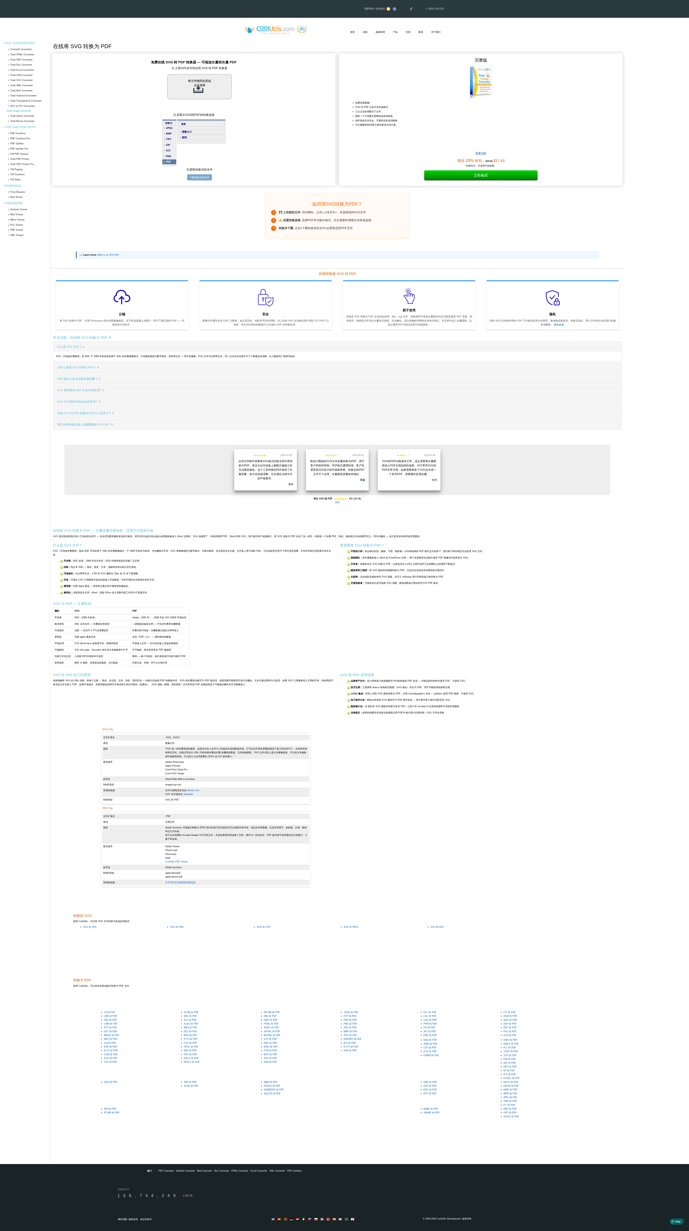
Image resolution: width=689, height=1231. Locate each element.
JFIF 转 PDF (270, 1058)
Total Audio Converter (22, 116)
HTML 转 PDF (271, 1023)
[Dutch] (298, 1219)
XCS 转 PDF (430, 1051)
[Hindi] (334, 1219)
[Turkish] (328, 1219)
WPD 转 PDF (510, 1093)
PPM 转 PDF (430, 1023)
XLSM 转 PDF (191, 1012)
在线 (365, 32)
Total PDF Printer (19, 159)
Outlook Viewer (18, 209)
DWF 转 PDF (270, 1020)
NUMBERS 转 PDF (274, 1089)
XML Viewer (17, 235)
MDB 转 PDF (270, 1082)
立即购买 (481, 175)
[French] (322, 1219)
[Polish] (316, 1219)
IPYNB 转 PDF (111, 1112)
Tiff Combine (17, 174)
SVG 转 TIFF (264, 927)
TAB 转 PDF (190, 1082)
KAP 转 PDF (110, 1046)
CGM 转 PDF (111, 1054)
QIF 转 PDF (509, 1063)
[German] (292, 1219)
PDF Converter (166, 1170)
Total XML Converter (21, 85)
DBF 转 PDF (190, 1050)
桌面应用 (380, 32)
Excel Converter (258, 1170)
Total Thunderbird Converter (26, 100)
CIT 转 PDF (509, 1012)
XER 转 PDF (350, 1050)
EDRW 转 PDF (431, 1055)
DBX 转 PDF (510, 1108)
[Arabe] (347, 1219)
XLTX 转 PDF (111, 1050)
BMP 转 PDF (350, 1031)
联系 (420, 32)
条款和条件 (146, 1219)
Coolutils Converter (21, 49)
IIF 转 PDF (509, 1070)
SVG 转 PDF (110, 1058)
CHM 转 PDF (111, 1023)
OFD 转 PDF (430, 1086)
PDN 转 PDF (270, 1062)
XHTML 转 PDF (272, 1031)
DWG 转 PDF (510, 1040)
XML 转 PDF (190, 1016)
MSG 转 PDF (271, 1046)
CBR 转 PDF (110, 1016)
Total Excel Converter (22, 70)
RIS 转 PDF (350, 1043)
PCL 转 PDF (429, 1012)
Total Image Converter (19, 111)
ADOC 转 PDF (271, 1027)
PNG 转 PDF (350, 1023)
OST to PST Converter (22, 106)
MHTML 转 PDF (272, 1035)
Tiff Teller (15, 179)
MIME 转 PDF (430, 1108)
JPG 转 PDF (350, 1027)
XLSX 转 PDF (191, 1023)
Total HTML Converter (22, 54)
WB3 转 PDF (190, 1027)
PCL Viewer (16, 225)
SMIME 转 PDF (431, 1112)
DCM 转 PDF (510, 1016)
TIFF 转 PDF (350, 1035)
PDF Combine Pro (20, 138)
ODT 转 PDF (510, 1027)
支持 (408, 32)
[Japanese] (353, 1219)
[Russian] (310, 1219)
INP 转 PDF (110, 1108)
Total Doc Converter (21, 64)
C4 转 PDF (109, 1012)
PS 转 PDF (429, 1027)
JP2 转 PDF (429, 1031)
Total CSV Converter (21, 80)
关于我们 (435, 32)
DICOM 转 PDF (272, 1012)
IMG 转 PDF (270, 1016)
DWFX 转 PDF (511, 1043)
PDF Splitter (17, 143)
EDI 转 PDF (509, 1059)
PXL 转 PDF (509, 1031)
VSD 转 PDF (430, 1020)
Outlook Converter (185, 1170)
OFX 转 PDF (510, 1066)
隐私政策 (559, 324)
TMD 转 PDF (510, 1101)
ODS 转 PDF (110, 1082)
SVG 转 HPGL (351, 927)
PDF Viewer (16, 230)
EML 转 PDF (270, 1043)
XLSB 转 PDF (191, 1086)
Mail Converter (204, 1170)
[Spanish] (280, 1219)
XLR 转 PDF (509, 1035)
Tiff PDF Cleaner (19, 154)
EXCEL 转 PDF (511, 1078)
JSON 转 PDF (351, 1012)
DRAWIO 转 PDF (353, 1039)
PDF (168, 161)
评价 (337, 502)
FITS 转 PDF (190, 1039)
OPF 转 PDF (510, 1112)
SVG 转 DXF (437, 927)
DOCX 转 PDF (191, 1058)
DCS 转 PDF (190, 1031)
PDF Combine (18, 133)
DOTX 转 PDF (510, 1082)
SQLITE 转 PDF (272, 1093)
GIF (168, 144)
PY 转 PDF (509, 1105)
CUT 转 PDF (430, 1047)
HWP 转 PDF (510, 1089)
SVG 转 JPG (90, 927)
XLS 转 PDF (190, 1020)
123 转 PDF (110, 1043)
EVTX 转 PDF (351, 1046)
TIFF (169, 139)
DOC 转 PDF (430, 1089)
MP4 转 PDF (190, 1035)
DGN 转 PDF (430, 1040)
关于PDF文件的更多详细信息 (180, 882)
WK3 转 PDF (110, 1039)
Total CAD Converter (21, 75)
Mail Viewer (16, 214)
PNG (168, 156)
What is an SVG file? (108, 255)
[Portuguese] (286, 1219)
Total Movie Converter (22, 121)
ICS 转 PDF (509, 1074)
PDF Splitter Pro (19, 148)
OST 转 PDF (110, 1031)
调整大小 (187, 131)
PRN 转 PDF (350, 1020)
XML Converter (277, 1170)
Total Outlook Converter (23, 95)
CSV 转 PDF (190, 1043)
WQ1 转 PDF (510, 1020)
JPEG (169, 128)
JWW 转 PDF (430, 1043)
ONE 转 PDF (430, 1082)
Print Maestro (17, 192)
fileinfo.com (193, 790)
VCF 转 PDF (270, 1039)
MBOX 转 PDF (111, 1035)
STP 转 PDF (510, 1055)
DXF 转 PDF (510, 1023)
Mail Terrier (16, 197)
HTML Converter (239, 1170)
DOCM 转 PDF (511, 1086)
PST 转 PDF (110, 1027)
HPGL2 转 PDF (192, 1062)
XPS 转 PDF (190, 1054)
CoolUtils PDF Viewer (176, 861)
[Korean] (341, 1219)
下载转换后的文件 (199, 177)
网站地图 (122, 1219)
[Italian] (304, 1219)
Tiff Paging (16, 169)
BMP (169, 133)
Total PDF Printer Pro (22, 164)
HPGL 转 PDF (191, 1046)
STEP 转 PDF (510, 1051)
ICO (168, 150)
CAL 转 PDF (429, 1016)
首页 (352, 32)
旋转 (184, 137)
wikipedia (188, 794)
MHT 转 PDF (270, 1054)
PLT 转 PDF (509, 1047)
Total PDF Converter (21, 59)
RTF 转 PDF (429, 1093)
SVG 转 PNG (177, 927)
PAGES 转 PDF (272, 1086)
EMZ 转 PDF (430, 1035)
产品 (395, 32)
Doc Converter (221, 1170)
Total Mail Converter (21, 90)
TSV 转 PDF (110, 1062)
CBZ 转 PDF (110, 1020)
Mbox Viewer (17, 219)
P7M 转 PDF (270, 1050)
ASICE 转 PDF (511, 1116)
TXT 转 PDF (350, 1016)
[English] (273, 1219)
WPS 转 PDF (510, 1097)
